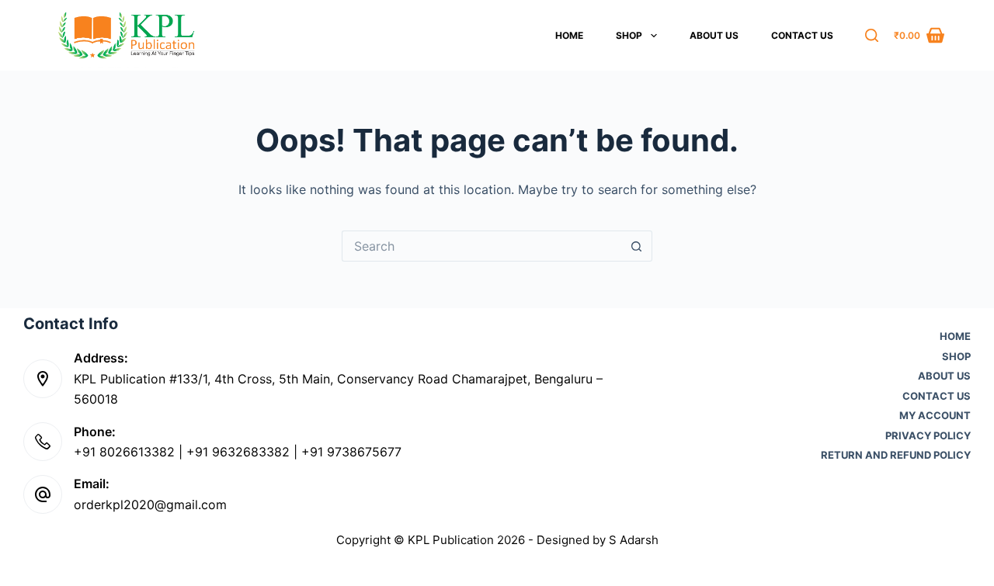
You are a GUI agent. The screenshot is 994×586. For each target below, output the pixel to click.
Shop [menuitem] (629, 35)
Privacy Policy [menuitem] (928, 436)
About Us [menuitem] (714, 35)
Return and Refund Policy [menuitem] (896, 455)
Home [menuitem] (569, 35)
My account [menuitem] (935, 416)
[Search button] (636, 246)
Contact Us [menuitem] (802, 35)
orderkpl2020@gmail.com (150, 504)
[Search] (871, 35)
